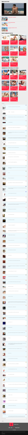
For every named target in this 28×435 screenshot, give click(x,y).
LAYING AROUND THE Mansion (12, 17)
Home (9, 427)
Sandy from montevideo (11, 22)
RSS (13, 427)
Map (11, 427)
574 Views (9, 28)
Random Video (17, 427)
